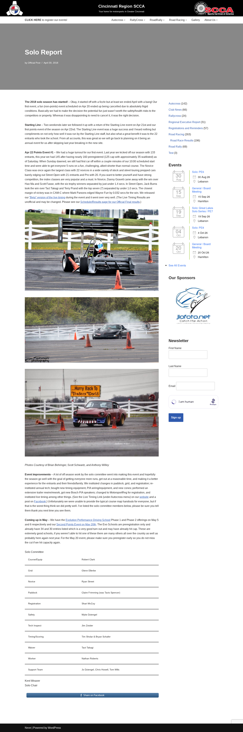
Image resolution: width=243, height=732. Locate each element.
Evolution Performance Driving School (88, 520)
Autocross (174, 103)
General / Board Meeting (201, 189)
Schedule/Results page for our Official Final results (110, 202)
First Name (175, 348)
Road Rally (175, 146)
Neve (28, 727)
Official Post (34, 62)
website (144, 497)
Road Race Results (181, 140)
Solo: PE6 (198, 172)
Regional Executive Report (184, 122)
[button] (124, 20)
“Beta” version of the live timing (47, 197)
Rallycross (175, 115)
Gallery (195, 20)
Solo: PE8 (198, 227)
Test (171, 152)
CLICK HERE (33, 20)
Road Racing (176, 134)
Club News (175, 109)
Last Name (175, 366)
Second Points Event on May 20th (76, 524)
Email (172, 386)
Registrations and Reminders (186, 128)
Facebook (40, 501)
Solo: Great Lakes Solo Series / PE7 (202, 209)
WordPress (54, 727)
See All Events (177, 265)
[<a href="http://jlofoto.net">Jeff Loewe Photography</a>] (193, 306)
